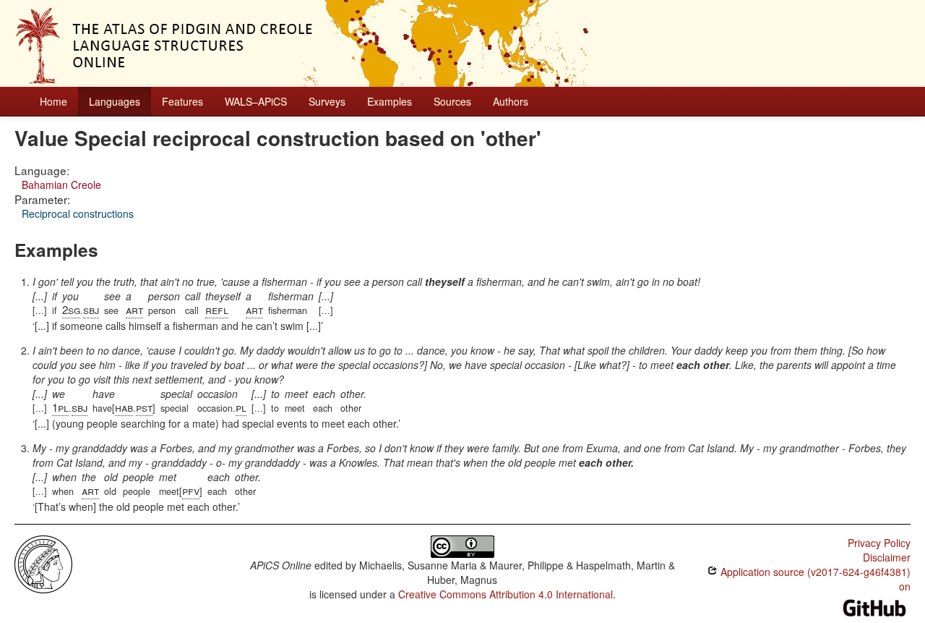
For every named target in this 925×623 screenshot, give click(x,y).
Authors (510, 101)
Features (182, 101)
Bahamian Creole (61, 184)
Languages (114, 101)
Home (53, 101)
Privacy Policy (879, 542)
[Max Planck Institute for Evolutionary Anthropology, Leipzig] (43, 563)
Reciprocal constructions (78, 213)
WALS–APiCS (256, 101)
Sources (452, 101)
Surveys (327, 101)
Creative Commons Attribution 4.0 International (505, 594)
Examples (389, 101)
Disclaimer (887, 557)
